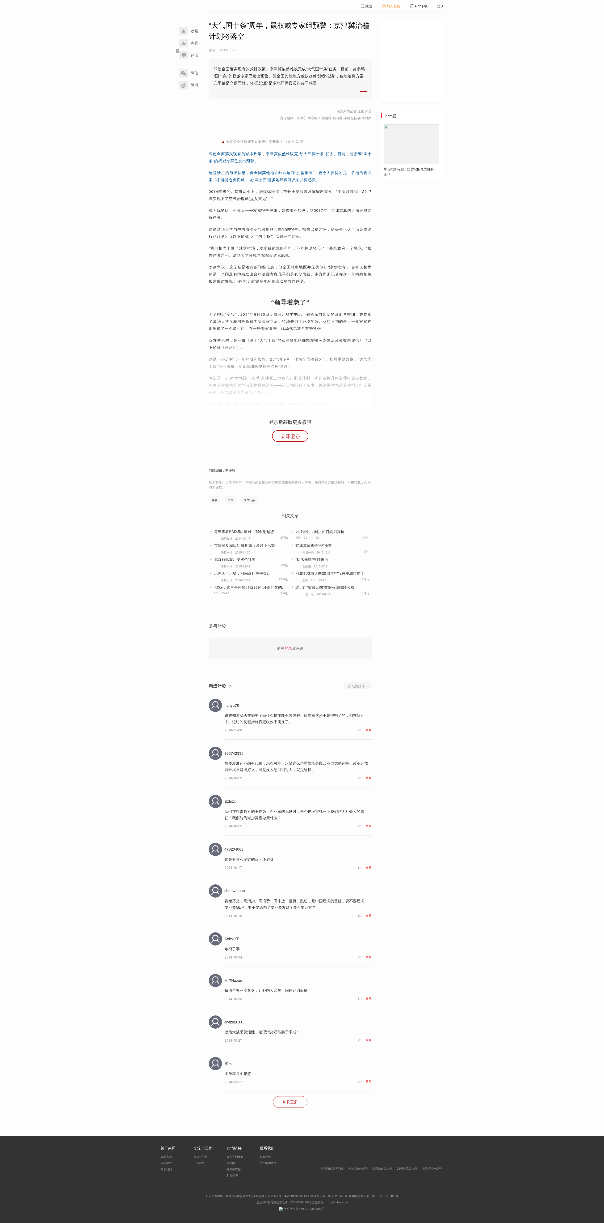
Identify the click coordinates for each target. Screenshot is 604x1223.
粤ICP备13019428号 (385, 1196)
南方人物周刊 (234, 1157)
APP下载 (421, 6)
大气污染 (249, 500)
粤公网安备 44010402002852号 (304, 1208)
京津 (230, 500)
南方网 (230, 1163)
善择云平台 (200, 1157)
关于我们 (166, 1169)
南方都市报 (233, 1169)
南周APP (166, 1163)
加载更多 (290, 1101)
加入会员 (393, 6)
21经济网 (232, 1175)
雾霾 (214, 500)
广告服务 (199, 1163)
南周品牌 (166, 1157)
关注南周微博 (268, 1163)
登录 (440, 6)
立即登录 (291, 435)
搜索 (368, 6)
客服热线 (265, 1157)
